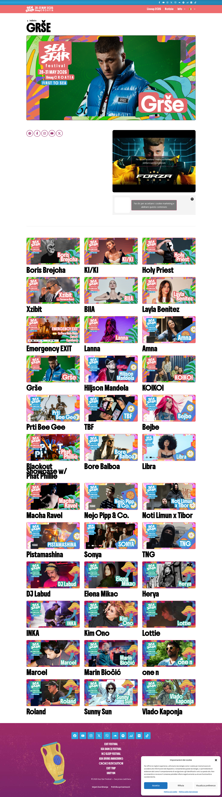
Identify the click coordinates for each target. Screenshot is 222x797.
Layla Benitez (160, 309)
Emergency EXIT (49, 348)
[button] (215, 760)
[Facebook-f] (159, 2)
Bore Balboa (102, 466)
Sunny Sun (98, 711)
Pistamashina (44, 554)
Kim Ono (96, 633)
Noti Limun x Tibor (167, 515)
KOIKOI (153, 388)
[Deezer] (187, 2)
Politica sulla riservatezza (188, 792)
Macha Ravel (44, 515)
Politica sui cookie (170, 792)
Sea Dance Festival (111, 749)
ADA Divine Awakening (111, 758)
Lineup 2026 (154, 9)
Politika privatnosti (120, 787)
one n (150, 672)
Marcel (36, 672)
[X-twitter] (171, 2)
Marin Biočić (102, 672)
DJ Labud (38, 593)
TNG (148, 554)
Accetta (155, 785)
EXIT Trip (111, 768)
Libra (149, 466)
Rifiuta (181, 785)
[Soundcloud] (179, 2)
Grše (34, 388)
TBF (89, 427)
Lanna (92, 348)
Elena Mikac (101, 593)
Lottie (151, 633)
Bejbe (150, 427)
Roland (36, 711)
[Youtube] (163, 2)
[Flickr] (191, 2)
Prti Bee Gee (45, 427)
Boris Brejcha (46, 270)
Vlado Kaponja (162, 711)
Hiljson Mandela (106, 388)
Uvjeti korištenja (100, 787)
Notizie (169, 9)
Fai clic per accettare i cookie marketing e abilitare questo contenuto (154, 161)
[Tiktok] (195, 2)
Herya (150, 593)
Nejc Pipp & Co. (106, 515)
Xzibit (34, 309)
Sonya (93, 554)
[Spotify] (183, 2)
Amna (149, 348)
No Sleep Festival (111, 754)
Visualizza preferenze (206, 785)
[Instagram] (167, 2)
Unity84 (111, 773)
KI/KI (91, 270)
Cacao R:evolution (111, 763)
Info (180, 9)
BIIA (89, 309)
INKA (32, 633)
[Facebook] (74, 735)
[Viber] (175, 2)
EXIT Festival (111, 744)
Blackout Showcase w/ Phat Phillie (46, 471)
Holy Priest (158, 270)
